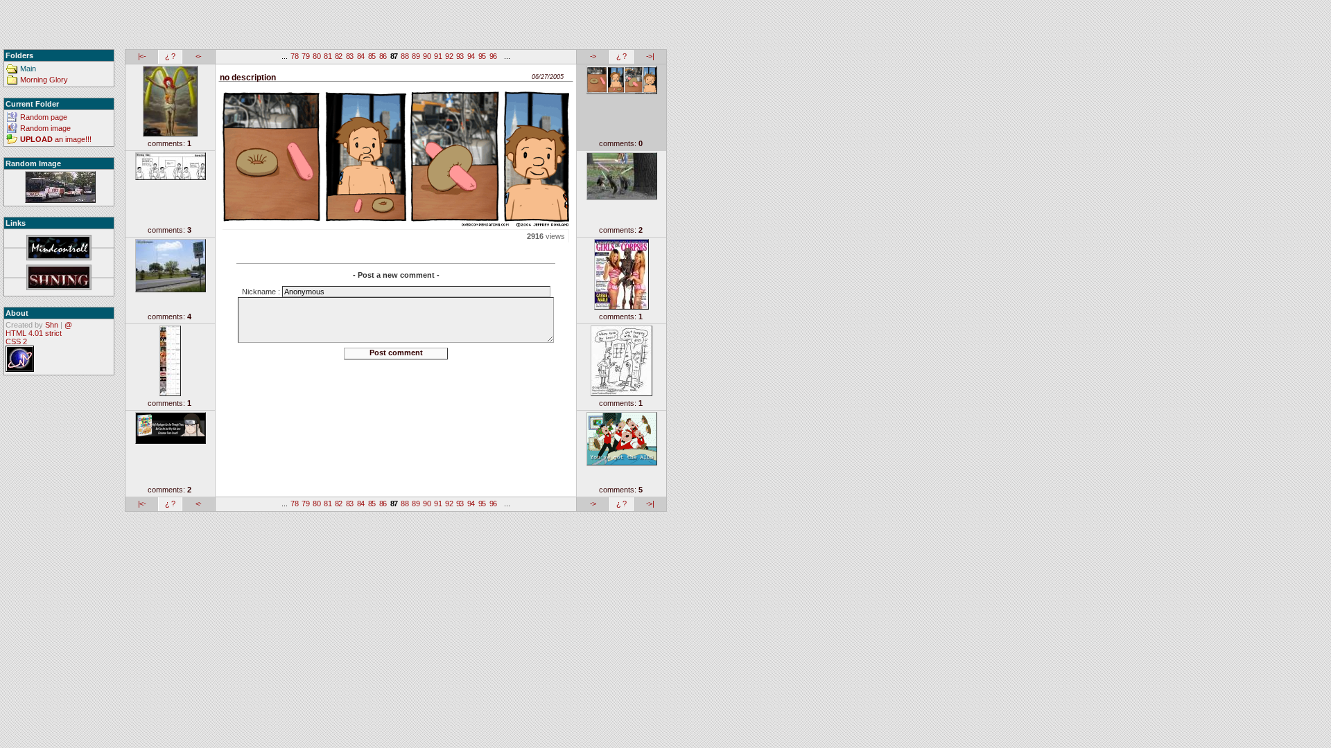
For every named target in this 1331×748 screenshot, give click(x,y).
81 (327, 56)
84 (361, 56)
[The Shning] (59, 278)
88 (404, 56)
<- (198, 56)
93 (460, 56)
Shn (51, 325)
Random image (45, 128)
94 (471, 56)
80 (316, 56)
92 (449, 56)
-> (593, 56)
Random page (43, 117)
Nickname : (262, 291)
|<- (142, 56)
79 (305, 56)
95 (482, 56)
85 (372, 56)
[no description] (60, 187)
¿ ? (170, 56)
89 (415, 56)
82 (338, 56)
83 (350, 56)
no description (248, 77)
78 (294, 56)
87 (394, 56)
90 (426, 56)
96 (493, 56)
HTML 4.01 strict (34, 333)
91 (438, 56)
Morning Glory (44, 79)
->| (650, 56)
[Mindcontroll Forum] (59, 248)
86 (383, 56)
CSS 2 (16, 341)
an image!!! (56, 139)
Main (28, 68)
